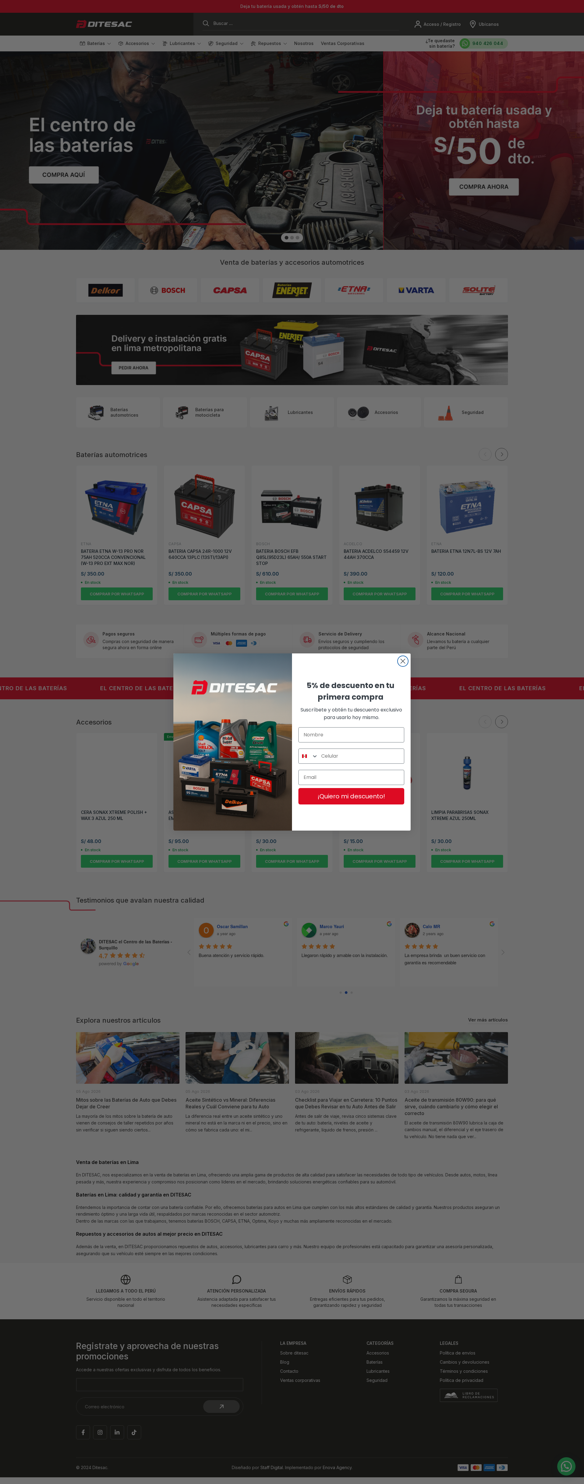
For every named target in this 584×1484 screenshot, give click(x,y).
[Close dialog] (403, 661)
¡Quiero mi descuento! (351, 796)
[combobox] (308, 756)
